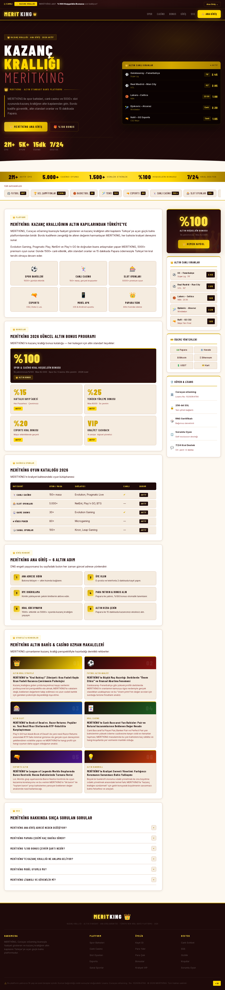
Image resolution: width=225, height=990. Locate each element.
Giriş (183, 14)
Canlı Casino (96, 949)
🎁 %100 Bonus (64, 126)
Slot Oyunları (96, 955)
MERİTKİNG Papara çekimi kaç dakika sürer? (82, 838)
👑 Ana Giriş (209, 14)
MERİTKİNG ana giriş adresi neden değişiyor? (82, 827)
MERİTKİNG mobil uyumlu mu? (82, 869)
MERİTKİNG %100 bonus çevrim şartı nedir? (82, 848)
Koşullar (185, 961)
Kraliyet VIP (141, 967)
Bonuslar (139, 961)
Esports (94, 961)
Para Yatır (140, 949)
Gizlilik (184, 955)
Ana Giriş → (212, 4)
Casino (161, 14)
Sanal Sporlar (97, 967)
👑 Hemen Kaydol (194, 244)
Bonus (172, 14)
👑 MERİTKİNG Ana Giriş (25, 126)
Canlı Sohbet (187, 942)
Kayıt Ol (139, 942)
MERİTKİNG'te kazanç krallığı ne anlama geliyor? (82, 858)
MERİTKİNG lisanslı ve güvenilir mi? (82, 879)
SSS (193, 14)
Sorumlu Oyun (188, 967)
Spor (150, 14)
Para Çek (140, 955)
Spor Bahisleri (97, 942)
